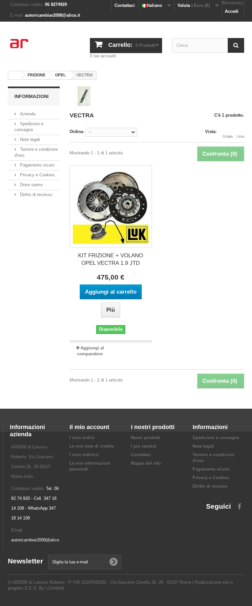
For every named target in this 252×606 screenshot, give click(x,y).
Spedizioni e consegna (216, 437)
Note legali (29, 139)
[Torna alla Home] (15, 75)
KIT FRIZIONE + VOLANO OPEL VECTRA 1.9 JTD (110, 259)
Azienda (27, 113)
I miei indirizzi (84, 454)
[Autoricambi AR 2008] (44, 48)
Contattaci (125, 5)
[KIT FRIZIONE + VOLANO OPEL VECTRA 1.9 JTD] (111, 206)
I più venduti (144, 446)
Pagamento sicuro (36, 165)
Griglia (227, 136)
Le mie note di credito (92, 446)
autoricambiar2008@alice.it (37, 540)
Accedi (232, 11)
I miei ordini (82, 437)
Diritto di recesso (35, 194)
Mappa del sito (146, 463)
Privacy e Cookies (37, 174)
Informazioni (31, 96)
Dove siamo (31, 184)
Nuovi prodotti (145, 437)
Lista (240, 136)
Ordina (76, 131)
